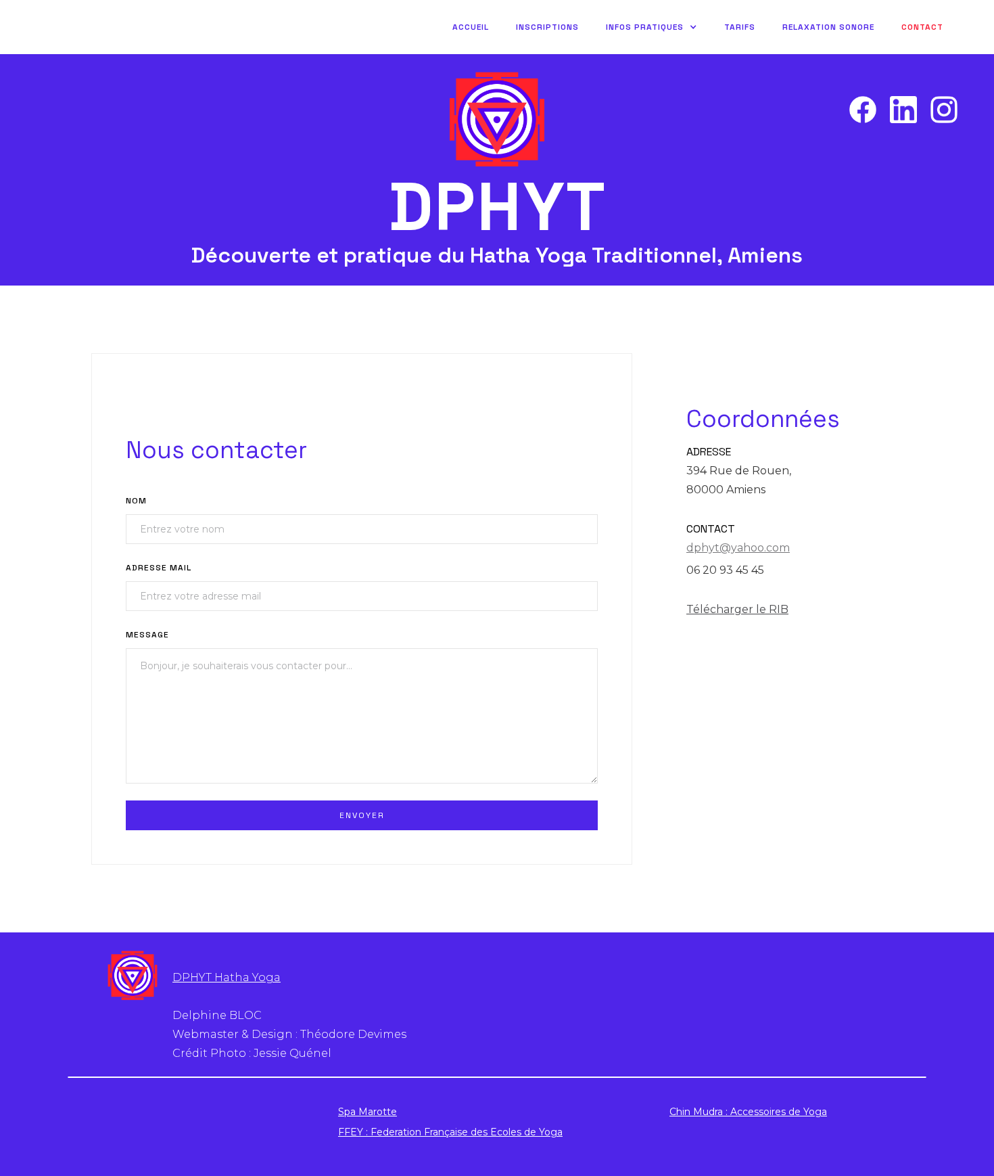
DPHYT (497, 207)
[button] (651, 27)
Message (147, 634)
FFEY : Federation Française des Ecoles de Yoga (450, 1132)
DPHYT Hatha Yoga (226, 977)
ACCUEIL (470, 27)
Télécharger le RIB (737, 609)
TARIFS (739, 27)
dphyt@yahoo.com (738, 547)
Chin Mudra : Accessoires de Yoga (748, 1112)
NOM (136, 500)
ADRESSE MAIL (158, 567)
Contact (922, 27)
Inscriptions (547, 27)
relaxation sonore (828, 27)
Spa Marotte (367, 1112)
